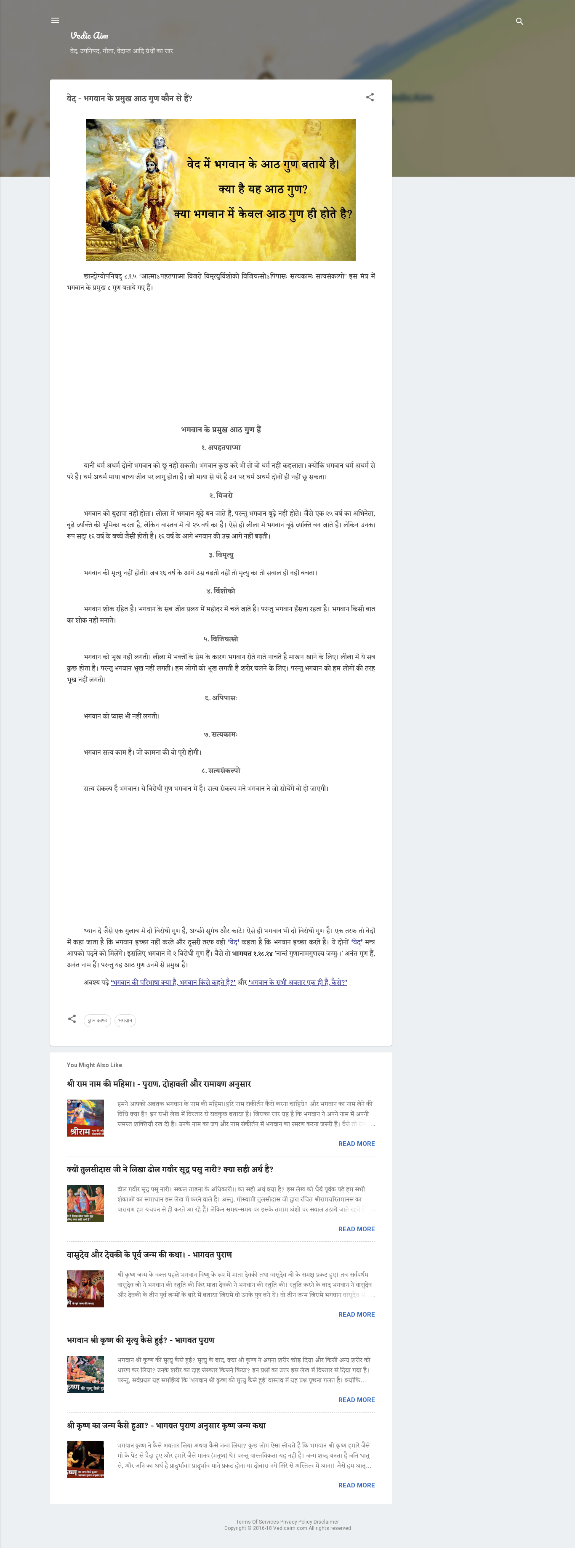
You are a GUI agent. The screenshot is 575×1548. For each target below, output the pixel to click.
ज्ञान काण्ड (97, 1021)
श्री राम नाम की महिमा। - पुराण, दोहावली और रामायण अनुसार (159, 1084)
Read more (356, 1144)
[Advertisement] (462, 206)
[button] (370, 98)
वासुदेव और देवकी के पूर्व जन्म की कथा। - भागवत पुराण (149, 1255)
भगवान (125, 1021)
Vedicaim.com (291, 1528)
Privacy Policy (297, 1522)
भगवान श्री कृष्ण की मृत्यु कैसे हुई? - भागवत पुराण (140, 1340)
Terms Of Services (258, 1522)
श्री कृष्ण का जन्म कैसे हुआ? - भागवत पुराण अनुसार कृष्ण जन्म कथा (166, 1426)
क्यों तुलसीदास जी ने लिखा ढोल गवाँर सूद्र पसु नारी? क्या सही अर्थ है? (170, 1170)
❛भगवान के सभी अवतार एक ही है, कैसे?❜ (297, 983)
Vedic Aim (89, 35)
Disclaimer (326, 1522)
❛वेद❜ (234, 943)
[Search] (520, 23)
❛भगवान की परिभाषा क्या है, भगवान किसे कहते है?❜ (173, 983)
